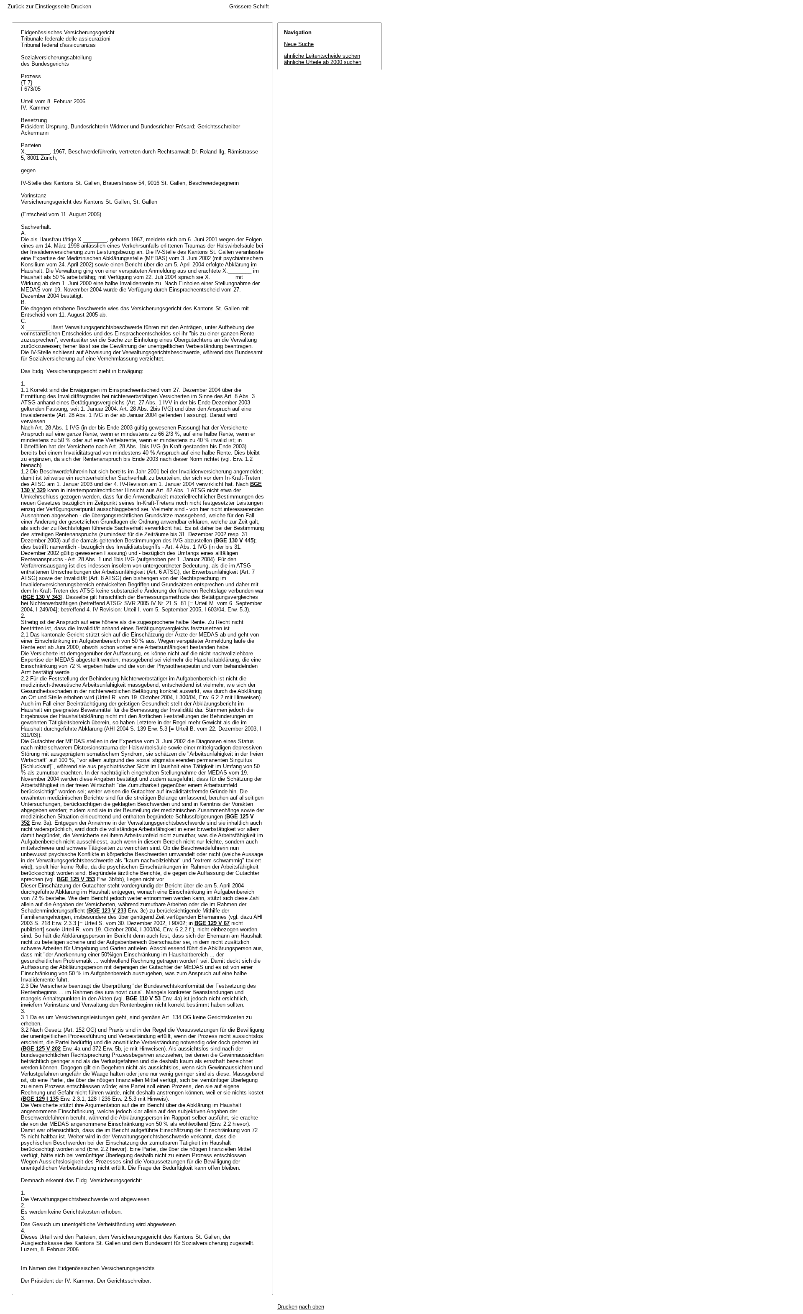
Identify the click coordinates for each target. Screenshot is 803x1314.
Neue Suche (299, 44)
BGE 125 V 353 (76, 879)
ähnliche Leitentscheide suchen (322, 56)
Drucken (81, 6)
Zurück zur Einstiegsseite (38, 6)
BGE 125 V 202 (42, 1049)
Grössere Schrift (249, 6)
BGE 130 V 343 (42, 597)
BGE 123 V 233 (107, 911)
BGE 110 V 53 (143, 998)
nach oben (311, 1307)
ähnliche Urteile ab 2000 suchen (322, 62)
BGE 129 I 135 (41, 1099)
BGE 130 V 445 (234, 540)
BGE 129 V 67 (212, 923)
